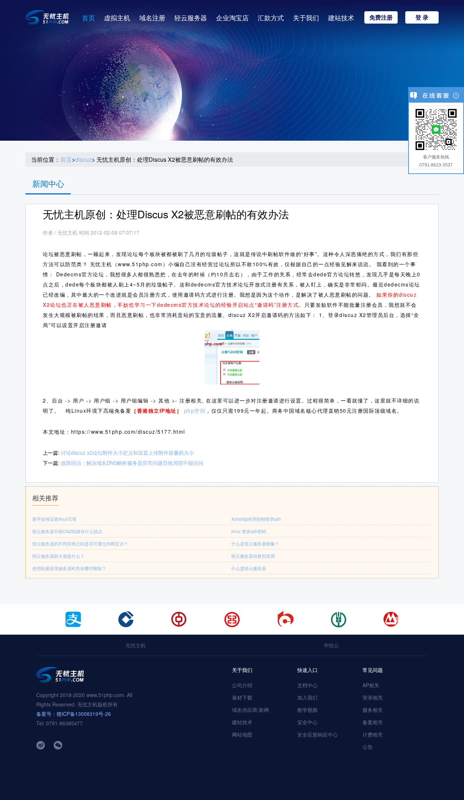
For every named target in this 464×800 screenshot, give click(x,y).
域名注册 (152, 17)
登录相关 (372, 697)
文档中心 (307, 685)
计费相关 (372, 734)
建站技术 (341, 17)
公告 (367, 746)
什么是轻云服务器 (248, 568)
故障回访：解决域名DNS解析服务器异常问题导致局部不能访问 (132, 462)
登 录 (421, 17)
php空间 (195, 410)
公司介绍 (242, 685)
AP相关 (370, 685)
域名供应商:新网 (250, 709)
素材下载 (242, 697)
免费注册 (381, 17)
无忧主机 (135, 645)
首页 (88, 17)
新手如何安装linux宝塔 (54, 519)
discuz (83, 159)
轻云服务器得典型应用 (253, 556)
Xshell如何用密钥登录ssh (256, 519)
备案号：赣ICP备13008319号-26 (73, 713)
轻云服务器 (190, 17)
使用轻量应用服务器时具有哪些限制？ (69, 568)
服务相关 (372, 709)
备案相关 (372, 722)
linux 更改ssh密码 (248, 531)
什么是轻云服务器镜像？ (255, 543)
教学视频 (307, 709)
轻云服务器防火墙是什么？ (58, 556)
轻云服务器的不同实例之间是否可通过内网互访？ (80, 543)
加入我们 (307, 697)
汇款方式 (271, 17)
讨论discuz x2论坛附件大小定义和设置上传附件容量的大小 (127, 452)
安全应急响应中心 (317, 734)
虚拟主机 (117, 17)
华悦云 (331, 645)
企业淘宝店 (232, 17)
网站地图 (242, 734)
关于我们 (306, 17)
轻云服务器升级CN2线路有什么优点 (67, 531)
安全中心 (307, 722)
